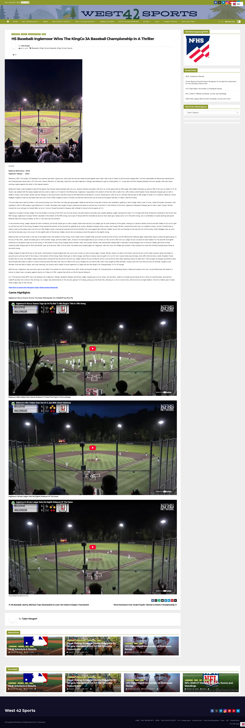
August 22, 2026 (16, 652)
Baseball (24, 34)
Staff (86, 652)
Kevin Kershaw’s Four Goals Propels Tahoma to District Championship (144, 605)
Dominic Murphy (148, 652)
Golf (157, 21)
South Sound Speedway (128, 21)
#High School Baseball (48, 48)
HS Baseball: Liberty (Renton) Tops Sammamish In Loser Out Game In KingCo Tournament (49, 605)
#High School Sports (64, 48)
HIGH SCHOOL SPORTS (61, 21)
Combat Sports (170, 21)
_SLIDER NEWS (15, 34)
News (43, 34)
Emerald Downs (107, 21)
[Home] (8, 21)
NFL (201, 680)
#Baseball (35, 48)
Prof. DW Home (188, 21)
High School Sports (34, 34)
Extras (146, 21)
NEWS (45, 21)
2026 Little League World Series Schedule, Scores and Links (208, 99)
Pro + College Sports (85, 21)
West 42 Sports (20, 710)
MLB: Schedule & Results (22, 649)
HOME (15, 21)
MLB (27, 646)
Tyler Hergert (25, 46)
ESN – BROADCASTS (30, 21)
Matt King (30, 652)
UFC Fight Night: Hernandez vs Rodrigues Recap (204, 89)
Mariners (21, 646)
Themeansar (41, 722)
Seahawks (206, 680)
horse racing (91, 640)
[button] (222, 22)
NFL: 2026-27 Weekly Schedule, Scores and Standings (206, 94)
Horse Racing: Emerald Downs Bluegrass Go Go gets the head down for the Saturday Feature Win (91, 646)
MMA (136, 643)
